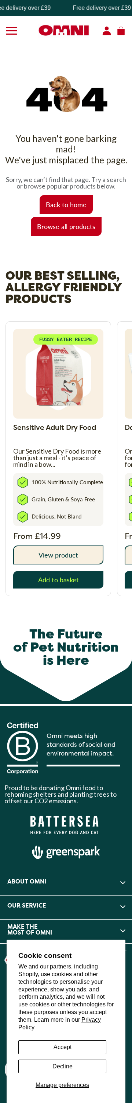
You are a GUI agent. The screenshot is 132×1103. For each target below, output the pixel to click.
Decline (62, 1066)
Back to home (66, 204)
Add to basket (58, 579)
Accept (63, 1047)
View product (58, 554)
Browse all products (66, 226)
